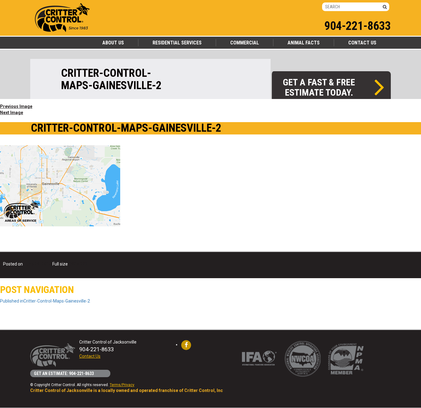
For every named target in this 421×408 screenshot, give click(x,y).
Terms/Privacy (122, 385)
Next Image (11, 112)
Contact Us (89, 356)
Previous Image (16, 106)
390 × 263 (78, 264)
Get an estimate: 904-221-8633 (64, 373)
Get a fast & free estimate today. (319, 87)
